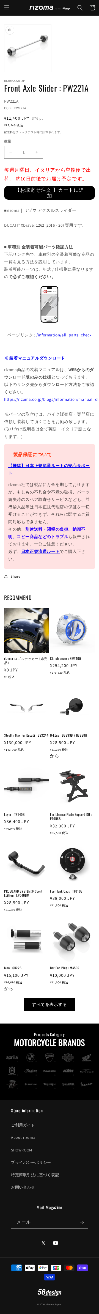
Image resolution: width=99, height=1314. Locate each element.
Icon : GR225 (12, 968)
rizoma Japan (54, 1304)
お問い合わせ (23, 1187)
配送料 (8, 132)
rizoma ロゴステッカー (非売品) (26, 660)
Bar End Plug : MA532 (64, 968)
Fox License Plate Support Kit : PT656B (71, 816)
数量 (8, 141)
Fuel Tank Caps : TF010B (66, 891)
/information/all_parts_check (64, 335)
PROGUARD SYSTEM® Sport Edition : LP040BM (23, 893)
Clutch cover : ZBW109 (65, 658)
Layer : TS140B (14, 814)
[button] (7, 8)
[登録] (82, 1222)
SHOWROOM (21, 1150)
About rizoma (23, 1137)
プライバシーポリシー (31, 1162)
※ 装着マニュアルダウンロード (34, 358)
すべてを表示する (49, 1004)
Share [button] (15, 576)
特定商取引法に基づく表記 (35, 1174)
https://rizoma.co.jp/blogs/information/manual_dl (51, 399)
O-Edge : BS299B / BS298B (68, 735)
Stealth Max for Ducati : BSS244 (26, 735)
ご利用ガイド (23, 1125)
